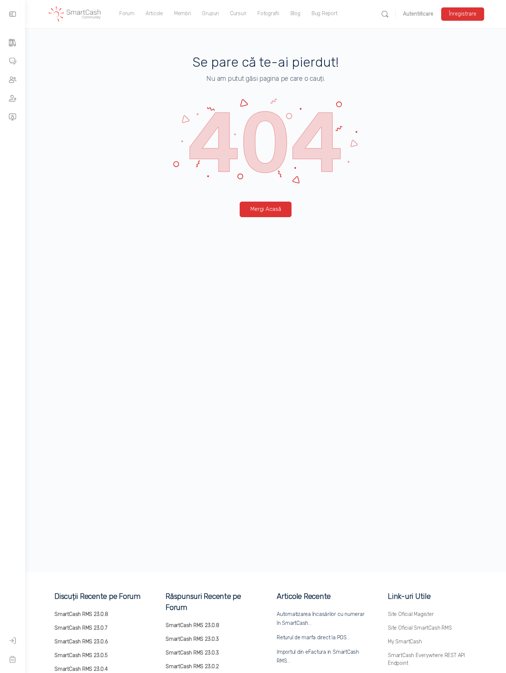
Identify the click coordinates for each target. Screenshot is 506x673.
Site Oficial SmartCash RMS (420, 628)
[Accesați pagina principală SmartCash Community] (75, 13)
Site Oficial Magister (411, 614)
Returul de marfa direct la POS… (313, 637)
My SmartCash (405, 642)
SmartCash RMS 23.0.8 (81, 614)
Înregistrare (462, 14)
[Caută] (384, 14)
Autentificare (418, 14)
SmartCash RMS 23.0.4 (81, 669)
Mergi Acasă (265, 209)
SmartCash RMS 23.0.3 (192, 639)
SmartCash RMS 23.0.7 (80, 628)
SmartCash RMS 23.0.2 (192, 666)
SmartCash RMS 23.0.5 (81, 655)
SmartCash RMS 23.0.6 (81, 642)
